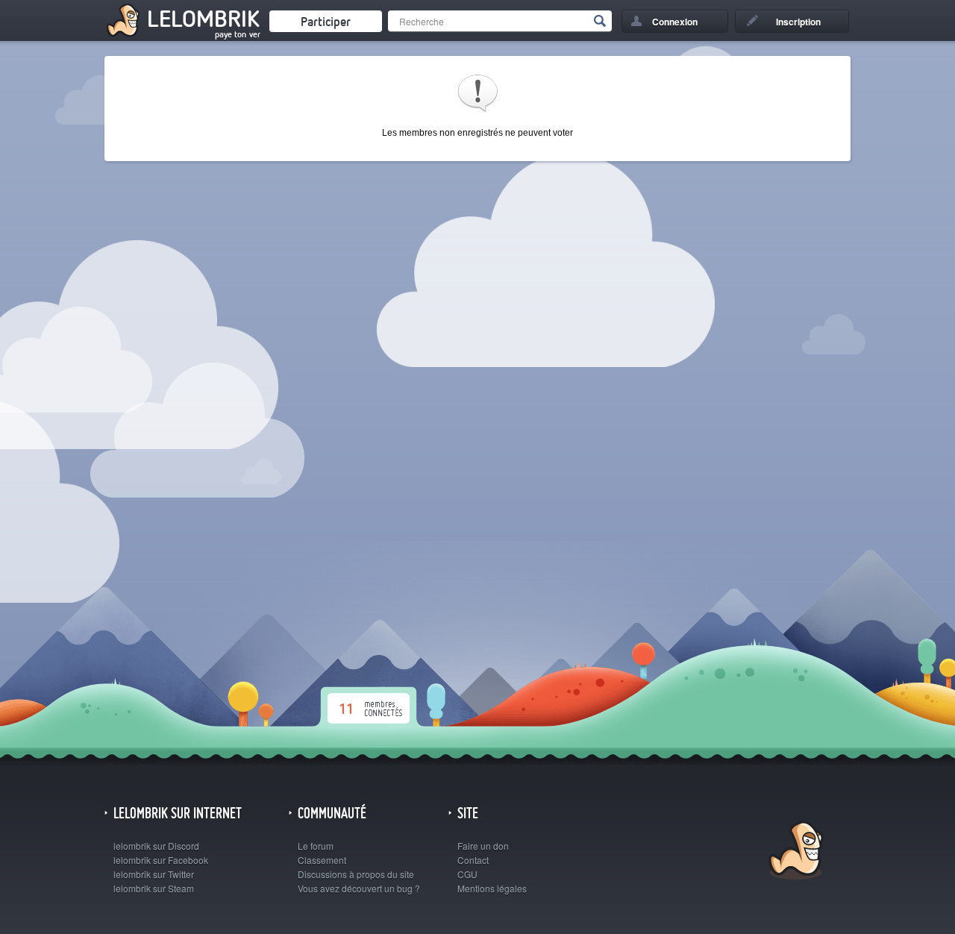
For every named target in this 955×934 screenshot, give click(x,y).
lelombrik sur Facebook (160, 859)
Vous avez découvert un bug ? (359, 888)
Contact (473, 859)
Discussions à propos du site (356, 874)
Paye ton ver (237, 34)
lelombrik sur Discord (156, 845)
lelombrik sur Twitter (153, 874)
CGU (467, 874)
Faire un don (483, 845)
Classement (322, 859)
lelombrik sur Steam (153, 888)
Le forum (316, 845)
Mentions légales (492, 888)
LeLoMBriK (794, 852)
